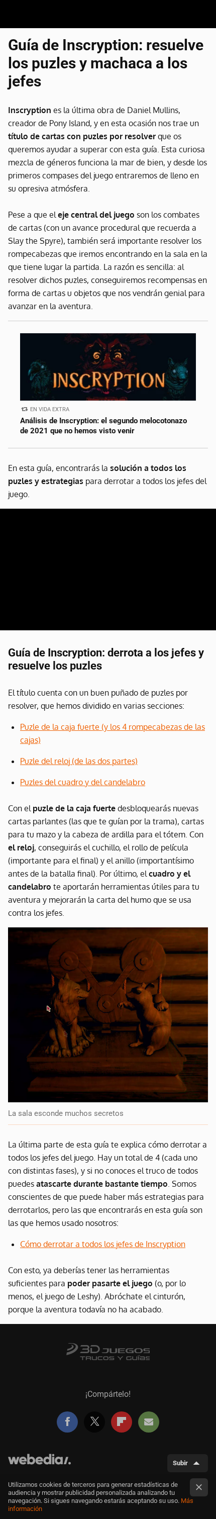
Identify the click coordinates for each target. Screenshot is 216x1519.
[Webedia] (39, 1463)
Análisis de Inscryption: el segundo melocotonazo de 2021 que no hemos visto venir (103, 425)
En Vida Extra (49, 409)
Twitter (94, 1422)
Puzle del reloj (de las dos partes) (79, 761)
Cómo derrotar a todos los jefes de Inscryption (102, 1244)
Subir (180, 1463)
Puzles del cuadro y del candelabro (82, 782)
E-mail (148, 1422)
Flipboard (121, 1422)
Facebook (67, 1422)
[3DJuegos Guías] (108, 1351)
